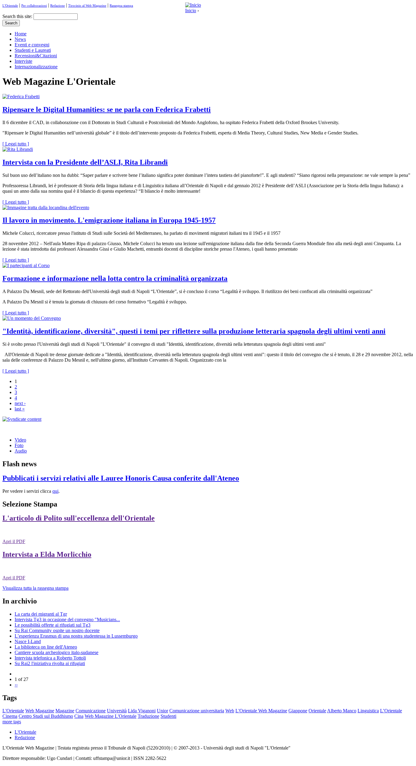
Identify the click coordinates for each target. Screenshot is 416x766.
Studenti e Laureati (33, 50)
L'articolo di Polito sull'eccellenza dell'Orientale (78, 518)
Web (229, 710)
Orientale (317, 710)
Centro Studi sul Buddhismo (46, 716)
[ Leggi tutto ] (15, 143)
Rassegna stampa (121, 5)
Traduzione (148, 716)
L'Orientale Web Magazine (261, 710)
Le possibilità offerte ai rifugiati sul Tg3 (52, 625)
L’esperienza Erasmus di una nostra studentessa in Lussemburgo (76, 636)
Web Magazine (39, 710)
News (20, 39)
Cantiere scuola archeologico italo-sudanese (56, 652)
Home (20, 33)
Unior (162, 710)
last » (20, 408)
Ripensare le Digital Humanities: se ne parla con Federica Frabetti (106, 109)
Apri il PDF (13, 541)
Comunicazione (91, 710)
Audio (21, 450)
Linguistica (368, 710)
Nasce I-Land (28, 641)
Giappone (297, 710)
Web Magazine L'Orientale (110, 716)
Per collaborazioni (34, 5)
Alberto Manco (341, 710)
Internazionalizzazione (36, 66)
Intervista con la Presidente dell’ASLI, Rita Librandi (85, 162)
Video (20, 439)
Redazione (57, 5)
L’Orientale (391, 710)
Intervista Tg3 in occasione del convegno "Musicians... (67, 619)
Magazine (64, 710)
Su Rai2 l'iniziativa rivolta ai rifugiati (50, 663)
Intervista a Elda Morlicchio (46, 554)
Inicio (190, 10)
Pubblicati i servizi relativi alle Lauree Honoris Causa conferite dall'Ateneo (120, 478)
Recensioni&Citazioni (36, 55)
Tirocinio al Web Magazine (87, 5)
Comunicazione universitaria (196, 710)
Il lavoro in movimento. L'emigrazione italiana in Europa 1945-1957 (109, 220)
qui (55, 491)
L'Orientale (10, 5)
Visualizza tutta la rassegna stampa (35, 588)
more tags (11, 721)
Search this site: (17, 16)
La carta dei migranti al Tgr (41, 614)
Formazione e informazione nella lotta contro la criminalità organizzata (114, 278)
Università (117, 710)
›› (16, 684)
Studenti (168, 716)
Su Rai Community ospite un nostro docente (57, 630)
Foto (19, 445)
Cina (78, 716)
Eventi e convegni (32, 44)
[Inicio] (193, 5)
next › (20, 403)
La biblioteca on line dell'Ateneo (46, 647)
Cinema (9, 716)
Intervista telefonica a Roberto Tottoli (50, 657)
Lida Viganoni (142, 710)
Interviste (23, 61)
